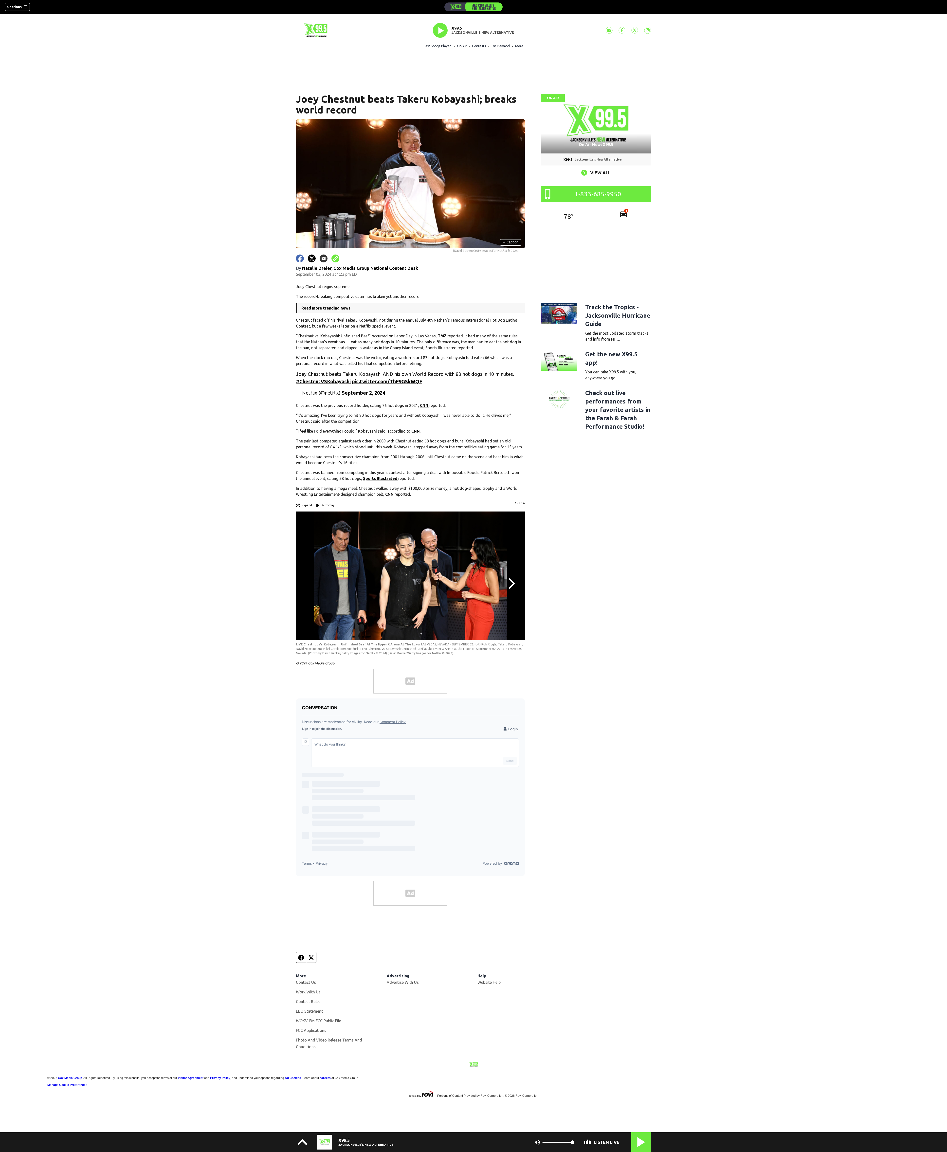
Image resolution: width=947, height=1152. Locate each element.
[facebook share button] (300, 258)
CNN (424, 405)
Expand (307, 505)
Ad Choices (293, 1078)
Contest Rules (308, 1001)
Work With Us (308, 992)
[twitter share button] (312, 258)
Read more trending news (325, 308)
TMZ (442, 336)
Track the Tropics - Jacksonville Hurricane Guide (617, 315)
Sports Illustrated (380, 478)
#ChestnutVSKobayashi (323, 381)
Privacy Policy (220, 1078)
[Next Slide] (511, 583)
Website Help (489, 982)
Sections (14, 7)
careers (325, 1078)
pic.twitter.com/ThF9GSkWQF (387, 381)
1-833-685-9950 (598, 194)
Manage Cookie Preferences (67, 1085)
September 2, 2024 (363, 393)
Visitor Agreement (190, 1078)
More (519, 46)
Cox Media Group (70, 1078)
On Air (462, 46)
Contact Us (306, 982)
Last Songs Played (438, 46)
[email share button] (324, 258)
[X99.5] (473, 7)
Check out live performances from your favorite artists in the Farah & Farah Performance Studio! (618, 410)
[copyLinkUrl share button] (335, 258)
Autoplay (328, 505)
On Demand (501, 46)
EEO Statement (309, 1011)
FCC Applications (311, 1030)
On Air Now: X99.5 (596, 144)
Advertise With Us (403, 982)
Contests (479, 46)
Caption (510, 242)
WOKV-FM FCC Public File (318, 1021)
